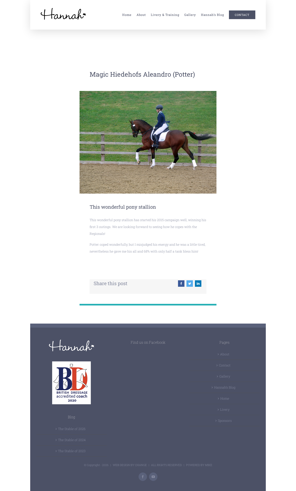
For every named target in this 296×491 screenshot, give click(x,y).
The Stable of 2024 (72, 440)
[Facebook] (181, 283)
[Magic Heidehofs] (148, 92)
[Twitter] (189, 283)
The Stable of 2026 (72, 429)
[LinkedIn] (198, 283)
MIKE (208, 465)
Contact (225, 365)
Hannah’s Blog (224, 387)
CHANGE (141, 465)
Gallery (224, 376)
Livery (225, 409)
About (224, 354)
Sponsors (225, 420)
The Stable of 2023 (72, 451)
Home (224, 398)
